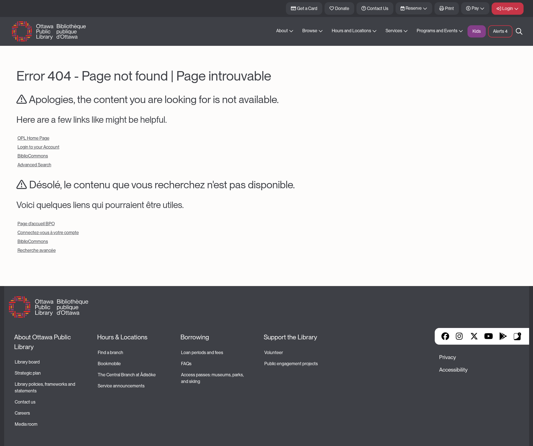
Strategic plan (28, 373)
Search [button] (519, 31)
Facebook (445, 336)
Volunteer (273, 352)
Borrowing (194, 337)
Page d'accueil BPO (36, 223)
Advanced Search (34, 164)
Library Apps (517, 336)
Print (449, 8)
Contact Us (377, 8)
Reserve (414, 8)
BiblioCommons (32, 156)
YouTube (488, 336)
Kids (476, 31)
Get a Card (307, 8)
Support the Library (290, 337)
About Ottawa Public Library (43, 342)
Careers (22, 413)
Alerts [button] (500, 31)
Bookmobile (109, 363)
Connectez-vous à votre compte (48, 232)
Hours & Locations (122, 337)
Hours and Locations (351, 30)
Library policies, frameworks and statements (45, 388)
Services (394, 30)
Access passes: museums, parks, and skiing (213, 378)
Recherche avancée (36, 250)
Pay (475, 8)
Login (507, 8)
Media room (26, 424)
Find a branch (110, 352)
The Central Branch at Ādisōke (127, 374)
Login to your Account (38, 147)
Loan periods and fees (202, 352)
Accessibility (453, 370)
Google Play (503, 336)
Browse (309, 30)
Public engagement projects (291, 363)
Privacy (447, 357)
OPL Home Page (33, 138)
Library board (27, 362)
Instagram (460, 336)
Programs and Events (437, 30)
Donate (342, 8)
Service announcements (121, 386)
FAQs (186, 363)
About (282, 30)
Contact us (25, 402)
